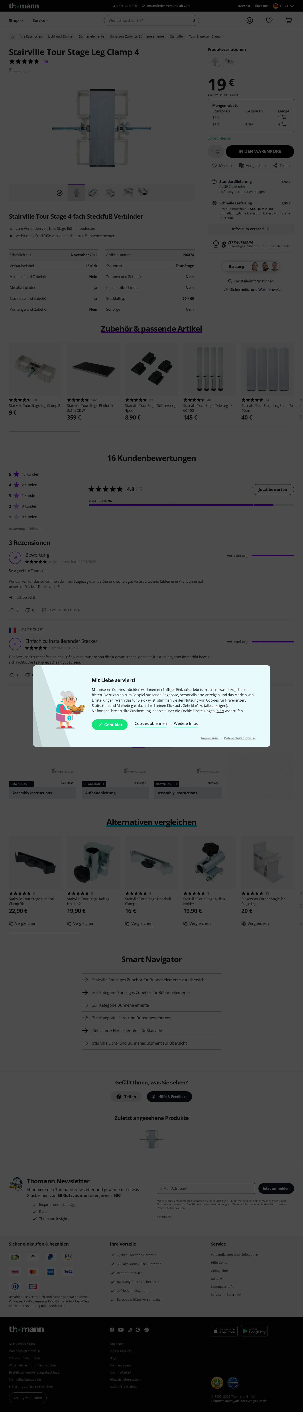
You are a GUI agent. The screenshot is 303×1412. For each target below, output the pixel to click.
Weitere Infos (186, 723)
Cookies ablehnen (151, 723)
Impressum (210, 738)
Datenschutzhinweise (240, 738)
